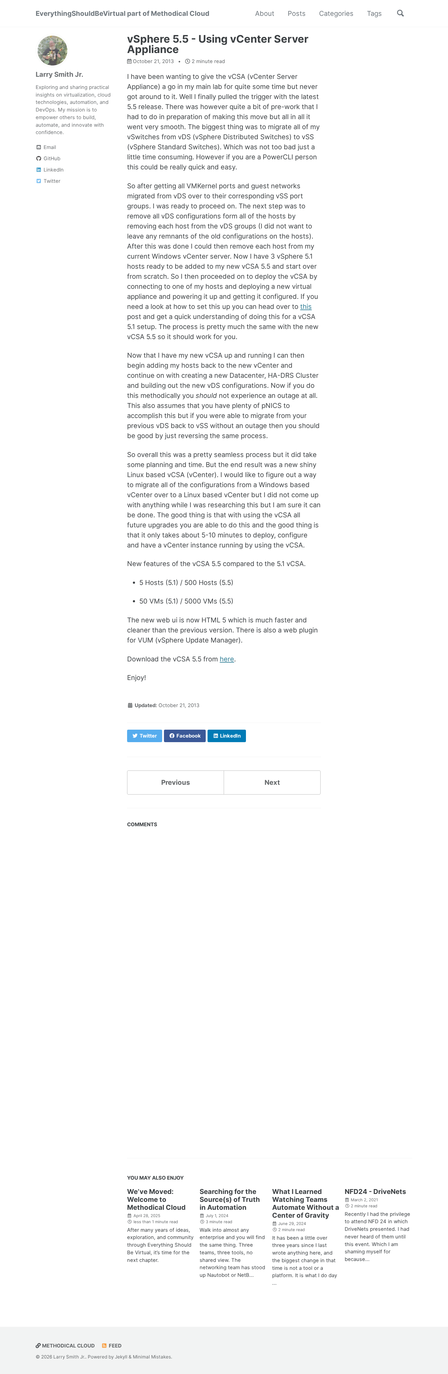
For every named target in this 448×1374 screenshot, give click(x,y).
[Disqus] (224, 907)
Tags (374, 13)
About (264, 13)
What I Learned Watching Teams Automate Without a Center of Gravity (305, 1203)
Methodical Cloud (68, 1346)
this (306, 306)
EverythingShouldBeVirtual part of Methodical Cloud (122, 13)
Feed (115, 1346)
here (227, 659)
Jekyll (121, 1357)
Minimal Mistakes (152, 1357)
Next (272, 782)
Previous (175, 782)
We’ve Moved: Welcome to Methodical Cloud (156, 1199)
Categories (336, 13)
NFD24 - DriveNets (375, 1191)
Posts (297, 13)
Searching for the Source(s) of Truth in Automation (230, 1199)
